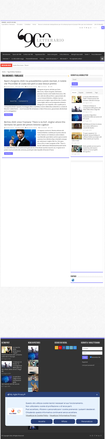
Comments (89, 92)
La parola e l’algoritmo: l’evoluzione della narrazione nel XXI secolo (92, 116)
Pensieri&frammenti (32, 58)
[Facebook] (84, 27)
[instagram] (90, 27)
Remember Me (95, 357)
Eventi (86, 54)
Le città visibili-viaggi (18, 58)
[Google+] (82, 27)
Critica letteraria (64, 54)
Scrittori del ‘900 (28, 54)
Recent (74, 92)
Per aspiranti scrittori (76, 58)
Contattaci (28, 24)
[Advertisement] (86, 217)
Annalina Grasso (9, 86)
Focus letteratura (96, 54)
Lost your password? (88, 365)
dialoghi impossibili (77, 54)
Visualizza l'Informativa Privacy (62, 415)
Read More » (8, 114)
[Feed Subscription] (68, 76)
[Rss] (80, 27)
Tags (96, 92)
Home (34, 24)
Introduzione (6, 54)
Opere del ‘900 (17, 54)
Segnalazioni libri (40, 54)
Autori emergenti (52, 54)
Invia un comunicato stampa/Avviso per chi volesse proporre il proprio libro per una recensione (65, 24)
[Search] (102, 27)
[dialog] (52, 409)
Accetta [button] (41, 421)
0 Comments (43, 86)
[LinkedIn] (88, 27)
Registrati (85, 362)
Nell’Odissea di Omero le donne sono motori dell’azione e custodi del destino (92, 126)
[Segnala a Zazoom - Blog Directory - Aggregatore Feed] (73, 280)
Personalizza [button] (86, 421)
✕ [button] (97, 395)
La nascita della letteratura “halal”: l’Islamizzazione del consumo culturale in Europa (91, 98)
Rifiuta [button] (64, 421)
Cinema (35, 86)
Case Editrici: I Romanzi (8, 24)
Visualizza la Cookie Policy (37, 415)
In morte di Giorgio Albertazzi (21, 65)
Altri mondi (63, 58)
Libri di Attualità (98, 24)
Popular (81, 92)
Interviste (5, 58)
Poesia (42, 58)
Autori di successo (51, 58)
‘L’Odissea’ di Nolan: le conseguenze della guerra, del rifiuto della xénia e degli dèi (92, 107)
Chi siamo (20, 24)
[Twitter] (86, 27)
